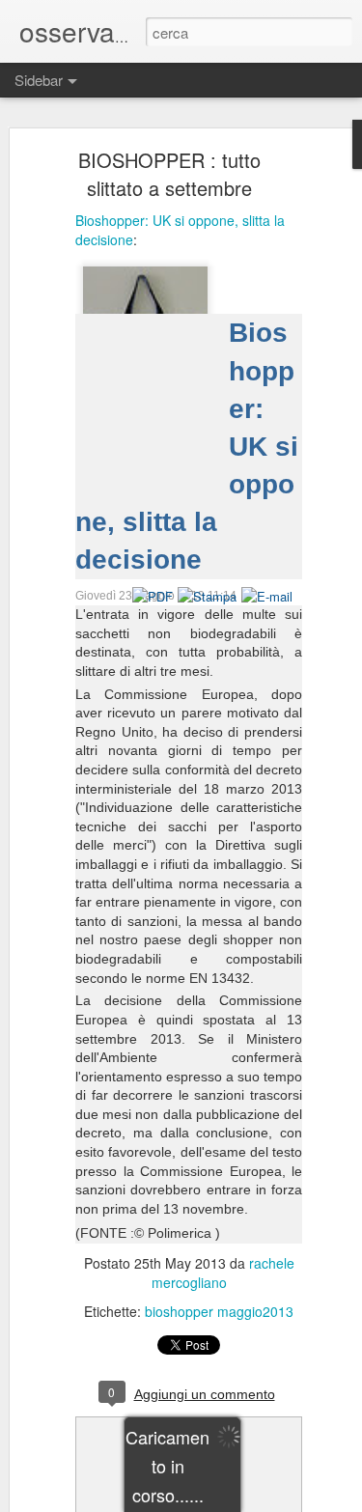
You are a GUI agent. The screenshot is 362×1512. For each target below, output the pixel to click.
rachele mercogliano (223, 1272)
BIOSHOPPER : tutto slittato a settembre (169, 174)
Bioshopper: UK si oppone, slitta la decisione (180, 229)
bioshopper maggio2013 (219, 1311)
